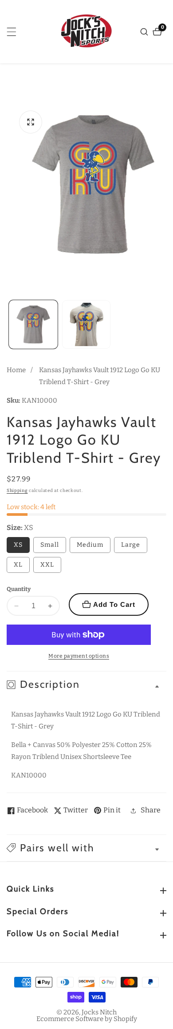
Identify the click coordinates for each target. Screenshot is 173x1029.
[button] (86, 848)
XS (18, 545)
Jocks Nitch (99, 1012)
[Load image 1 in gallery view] (33, 324)
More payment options (78, 656)
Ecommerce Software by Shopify (86, 1019)
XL (18, 564)
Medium (90, 545)
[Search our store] (145, 32)
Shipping (17, 490)
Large (130, 545)
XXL (47, 564)
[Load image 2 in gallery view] (86, 324)
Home (16, 370)
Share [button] (151, 810)
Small (49, 545)
